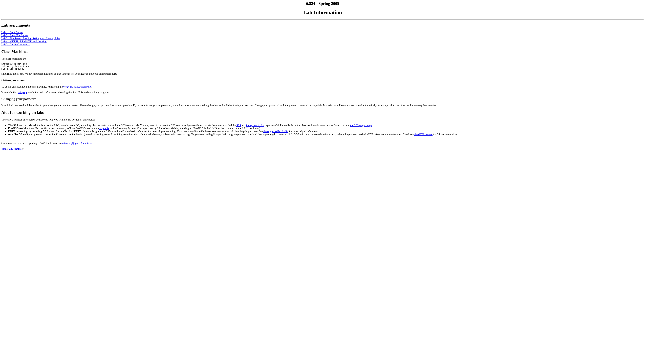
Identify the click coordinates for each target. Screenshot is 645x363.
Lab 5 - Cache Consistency (15, 44)
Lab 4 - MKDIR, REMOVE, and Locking (24, 41)
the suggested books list (275, 131)
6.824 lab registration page (77, 86)
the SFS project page (361, 125)
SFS (238, 125)
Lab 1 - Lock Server (12, 32)
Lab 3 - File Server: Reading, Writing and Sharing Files (30, 38)
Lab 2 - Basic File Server (14, 35)
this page (22, 92)
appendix (104, 128)
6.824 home (15, 148)
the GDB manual (423, 134)
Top (3, 148)
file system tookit (255, 125)
